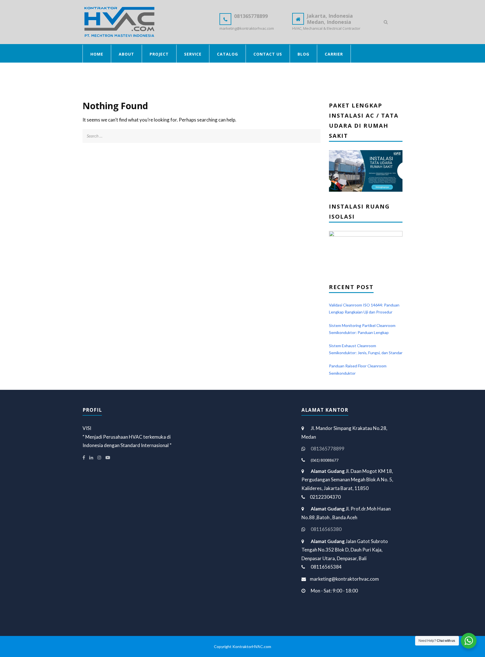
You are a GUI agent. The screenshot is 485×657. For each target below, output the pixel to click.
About (126, 54)
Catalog (227, 54)
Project (159, 54)
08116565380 (326, 529)
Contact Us (267, 54)
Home (96, 54)
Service (193, 54)
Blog (303, 54)
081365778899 (327, 449)
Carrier (334, 54)
